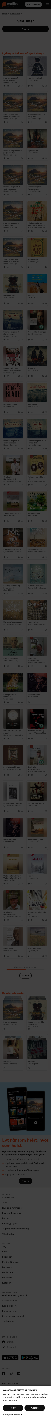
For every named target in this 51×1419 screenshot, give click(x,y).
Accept (34, 1408)
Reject (13, 1408)
